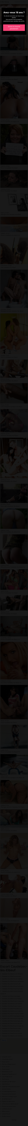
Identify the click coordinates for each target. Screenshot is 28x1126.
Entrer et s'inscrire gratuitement (14, 28)
